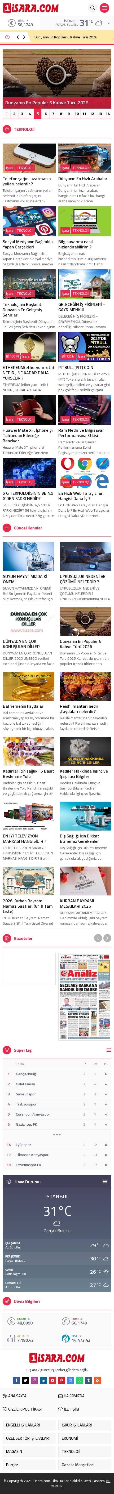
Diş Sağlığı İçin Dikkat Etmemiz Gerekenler (79, 838)
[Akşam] (29, 968)
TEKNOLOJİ (25, 167)
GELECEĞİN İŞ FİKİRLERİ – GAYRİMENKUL (82, 307)
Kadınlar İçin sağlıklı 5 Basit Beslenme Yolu (28, 773)
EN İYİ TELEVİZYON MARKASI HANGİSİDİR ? (24, 838)
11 (84, 113)
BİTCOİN (12, 356)
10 (76, 113)
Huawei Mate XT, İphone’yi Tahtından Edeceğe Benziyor (28, 435)
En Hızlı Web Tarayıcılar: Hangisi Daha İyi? (81, 495)
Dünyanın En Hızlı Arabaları (55, 37)
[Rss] (97, 1380)
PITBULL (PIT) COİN (75, 367)
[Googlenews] (70, 1380)
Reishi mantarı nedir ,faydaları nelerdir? (79, 708)
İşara (9, 167)
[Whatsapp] (79, 1380)
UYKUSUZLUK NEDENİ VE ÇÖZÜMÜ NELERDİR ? (83, 579)
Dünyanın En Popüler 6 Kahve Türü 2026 (80, 644)
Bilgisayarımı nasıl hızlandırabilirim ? (75, 244)
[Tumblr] (88, 1380)
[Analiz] (85, 996)
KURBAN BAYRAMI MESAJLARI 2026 (77, 903)
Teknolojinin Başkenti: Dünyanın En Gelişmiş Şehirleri (23, 310)
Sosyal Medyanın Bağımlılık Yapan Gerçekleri (28, 244)
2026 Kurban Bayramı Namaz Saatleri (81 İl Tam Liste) (28, 906)
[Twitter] (25, 1380)
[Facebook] (16, 1380)
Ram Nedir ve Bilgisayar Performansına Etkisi (81, 432)
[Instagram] (34, 1380)
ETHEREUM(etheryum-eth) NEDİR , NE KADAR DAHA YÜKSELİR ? (28, 373)
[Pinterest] (61, 1380)
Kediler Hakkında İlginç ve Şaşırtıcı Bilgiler (84, 773)
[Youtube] (52, 1380)
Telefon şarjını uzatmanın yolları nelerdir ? (27, 181)
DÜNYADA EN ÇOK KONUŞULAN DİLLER (21, 644)
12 (92, 113)
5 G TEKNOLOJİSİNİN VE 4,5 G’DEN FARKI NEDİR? (28, 495)
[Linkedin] (43, 1380)
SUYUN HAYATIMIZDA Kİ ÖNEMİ (25, 579)
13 (100, 113)
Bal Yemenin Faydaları (24, 706)
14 (108, 113)
